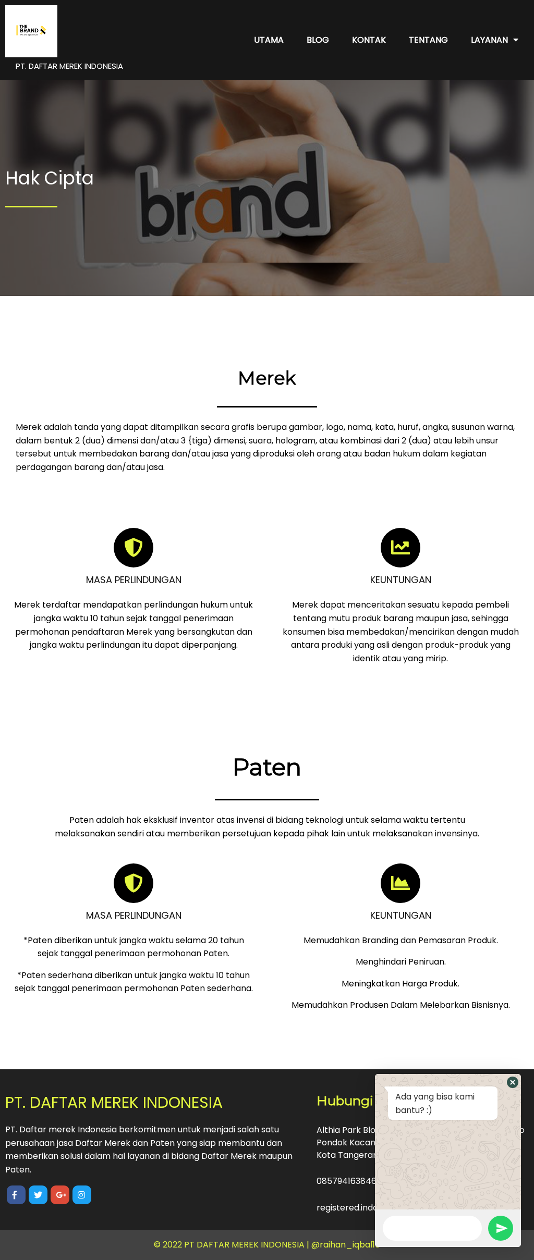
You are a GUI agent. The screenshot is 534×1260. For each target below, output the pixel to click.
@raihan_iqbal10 (345, 1245)
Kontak (369, 40)
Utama (269, 40)
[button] (512, 1082)
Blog (318, 40)
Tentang (428, 40)
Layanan (489, 40)
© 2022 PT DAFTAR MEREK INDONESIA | (232, 1245)
